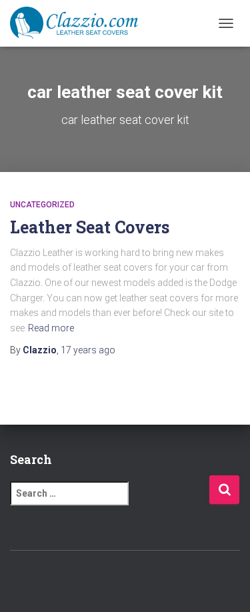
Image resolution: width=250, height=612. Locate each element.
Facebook (90, 579)
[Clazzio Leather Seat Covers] (79, 23)
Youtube (160, 579)
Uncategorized (42, 204)
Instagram (136, 579)
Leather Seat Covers (89, 227)
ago (88, 350)
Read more (51, 328)
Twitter (113, 579)
